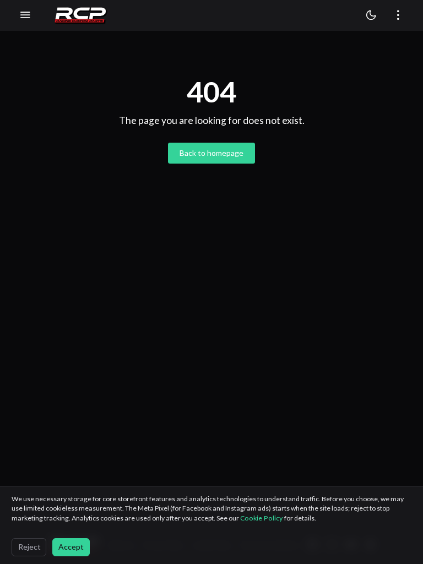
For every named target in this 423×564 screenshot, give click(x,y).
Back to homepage (211, 153)
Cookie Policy (262, 518)
